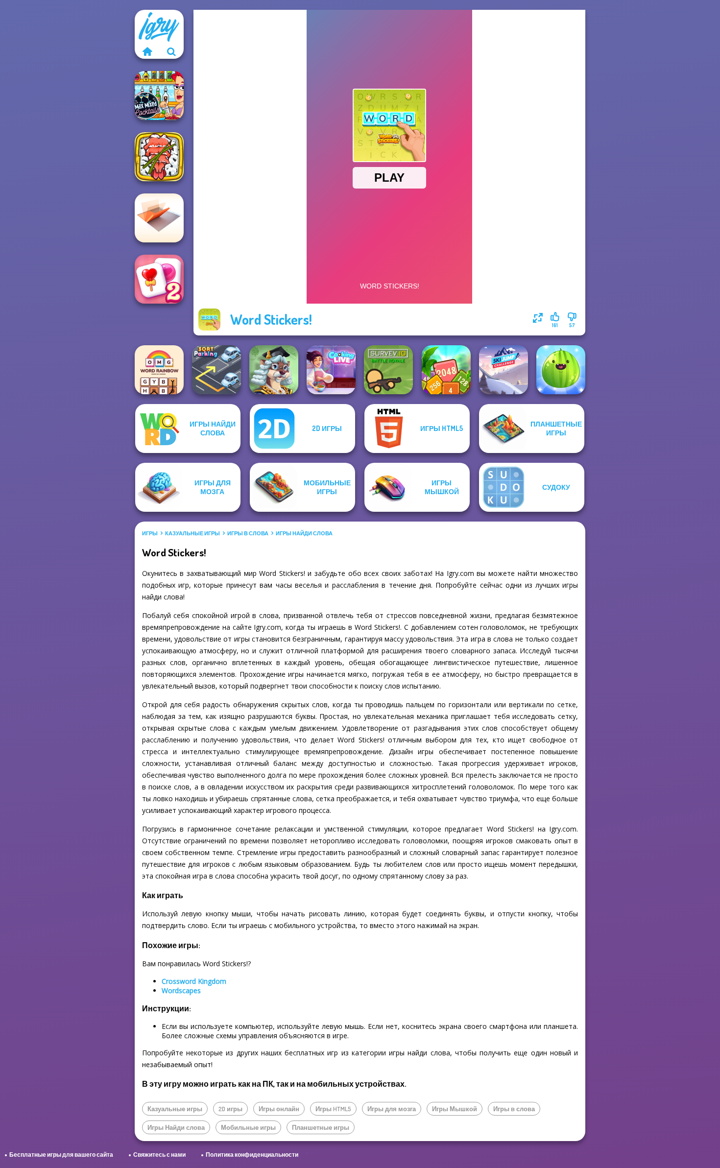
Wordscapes (181, 990)
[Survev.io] (388, 369)
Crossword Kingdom (194, 981)
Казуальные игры (192, 533)
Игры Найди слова (304, 533)
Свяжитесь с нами (159, 1154)
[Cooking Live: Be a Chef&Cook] (331, 369)
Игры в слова (247, 533)
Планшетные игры (320, 1127)
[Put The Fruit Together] (560, 369)
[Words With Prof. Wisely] (273, 369)
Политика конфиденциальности (252, 1154)
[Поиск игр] (171, 51)
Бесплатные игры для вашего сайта (61, 1154)
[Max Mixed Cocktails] (159, 95)
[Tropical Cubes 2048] (446, 369)
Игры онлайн (279, 1109)
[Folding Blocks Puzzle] (159, 217)
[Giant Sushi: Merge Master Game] (159, 156)
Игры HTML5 (333, 1109)
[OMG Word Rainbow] (159, 369)
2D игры (230, 1109)
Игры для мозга (391, 1109)
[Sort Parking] (216, 369)
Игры (150, 533)
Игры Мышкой (454, 1109)
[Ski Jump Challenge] (503, 369)
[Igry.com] (147, 51)
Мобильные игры (248, 1127)
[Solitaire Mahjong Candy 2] (159, 279)
